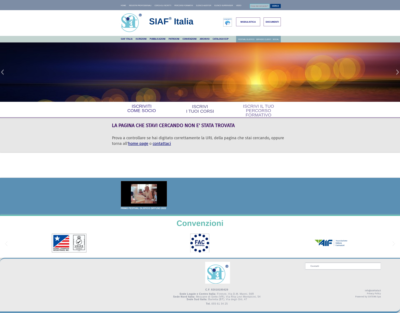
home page (138, 143)
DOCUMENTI (272, 22)
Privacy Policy (374, 293)
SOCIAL (276, 39)
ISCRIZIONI (141, 39)
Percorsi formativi (183, 5)
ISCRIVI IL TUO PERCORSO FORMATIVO (258, 110)
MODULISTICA (248, 22)
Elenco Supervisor (223, 5)
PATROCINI (174, 39)
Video (238, 5)
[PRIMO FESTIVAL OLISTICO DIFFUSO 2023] (144, 194)
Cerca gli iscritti (163, 5)
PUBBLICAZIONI (157, 39)
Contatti (314, 266)
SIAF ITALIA (126, 39)
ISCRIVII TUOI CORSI (200, 109)
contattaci (162, 143)
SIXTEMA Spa (374, 296)
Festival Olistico (246, 39)
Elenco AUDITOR (203, 5)
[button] (2, 72)
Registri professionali (140, 5)
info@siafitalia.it (373, 290)
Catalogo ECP (221, 39)
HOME (123, 5)
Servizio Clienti (263, 39)
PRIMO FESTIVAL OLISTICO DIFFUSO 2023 (143, 208)
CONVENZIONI (189, 39)
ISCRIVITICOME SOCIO (141, 108)
